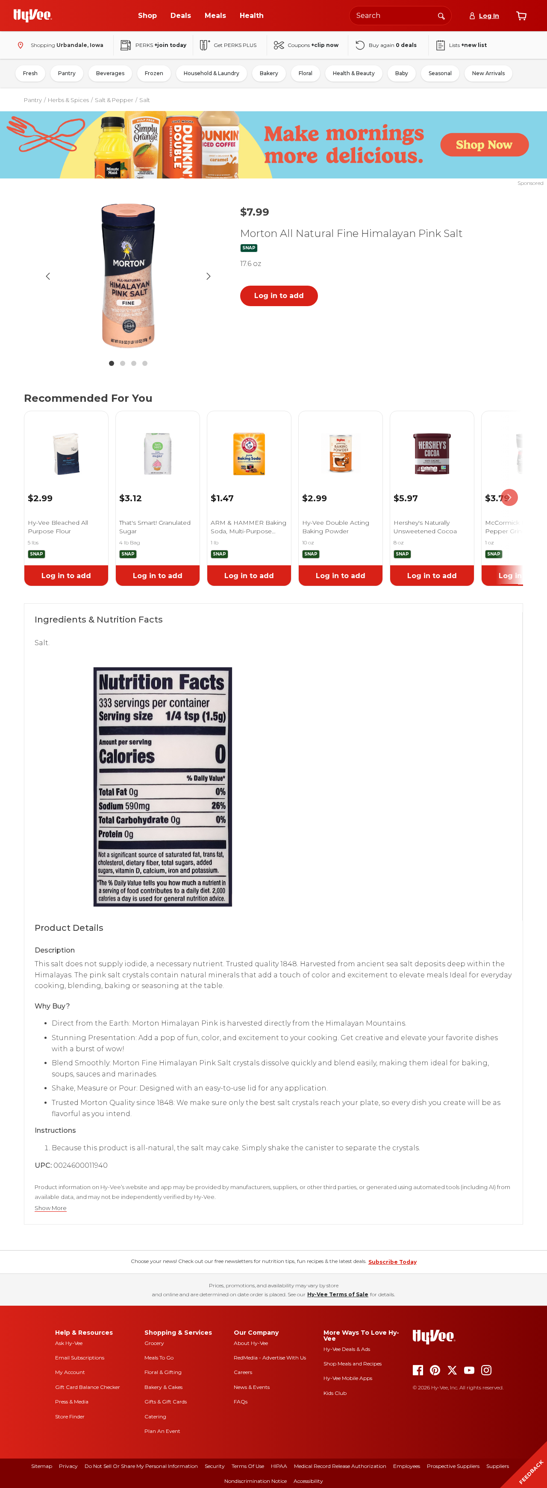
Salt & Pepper (114, 99)
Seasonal (440, 73)
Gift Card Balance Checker (87, 1387)
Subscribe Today (392, 1262)
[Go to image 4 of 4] (144, 363)
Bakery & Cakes (163, 1387)
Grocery (154, 1343)
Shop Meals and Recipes (352, 1363)
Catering (155, 1416)
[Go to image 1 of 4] (111, 363)
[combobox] (400, 15)
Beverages (110, 73)
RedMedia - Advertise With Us (270, 1357)
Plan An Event (162, 1431)
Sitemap (41, 1466)
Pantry (67, 73)
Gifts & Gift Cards (165, 1401)
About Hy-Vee (251, 1343)
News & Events (252, 1387)
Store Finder (70, 1416)
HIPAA (279, 1466)
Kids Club (335, 1393)
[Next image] (208, 276)
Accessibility (308, 1481)
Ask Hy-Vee (68, 1343)
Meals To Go (159, 1357)
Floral (305, 73)
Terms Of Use (248, 1466)
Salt (144, 99)
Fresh (30, 73)
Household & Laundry (211, 73)
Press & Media (71, 1401)
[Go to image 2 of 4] (122, 363)
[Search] (441, 15)
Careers (243, 1372)
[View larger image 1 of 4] (128, 276)
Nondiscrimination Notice (255, 1481)
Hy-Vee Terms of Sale (337, 1294)
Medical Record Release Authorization (340, 1466)
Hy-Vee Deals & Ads (346, 1349)
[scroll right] (509, 498)
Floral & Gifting (163, 1372)
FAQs (240, 1401)
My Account (70, 1372)
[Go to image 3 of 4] (133, 363)
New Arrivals (488, 73)
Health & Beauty (354, 73)
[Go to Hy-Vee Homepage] (33, 16)
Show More (51, 1208)
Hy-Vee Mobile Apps (347, 1378)
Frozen (154, 73)
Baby (401, 73)
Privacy (68, 1466)
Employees (406, 1466)
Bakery (269, 73)
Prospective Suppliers (453, 1466)
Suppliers (497, 1466)
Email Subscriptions (79, 1357)
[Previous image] (48, 276)
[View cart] (521, 15)
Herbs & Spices (68, 99)
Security (215, 1466)
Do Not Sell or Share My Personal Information (141, 1466)
